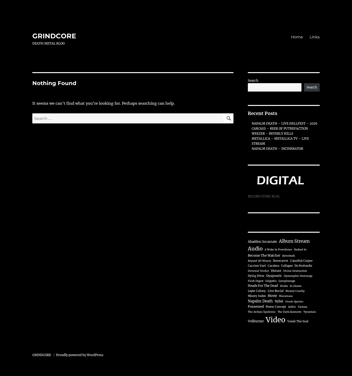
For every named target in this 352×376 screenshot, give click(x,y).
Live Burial (276, 291)
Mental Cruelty (295, 291)
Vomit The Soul (297, 321)
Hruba (284, 286)
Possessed (256, 307)
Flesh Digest (255, 281)
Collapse (287, 265)
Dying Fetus (256, 276)
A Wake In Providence (278, 249)
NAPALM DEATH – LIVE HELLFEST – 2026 (285, 123)
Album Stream (294, 241)
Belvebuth (288, 255)
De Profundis (303, 265)
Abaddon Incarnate (262, 242)
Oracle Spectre (294, 301)
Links (315, 37)
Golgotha (271, 281)
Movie (272, 296)
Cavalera (273, 265)
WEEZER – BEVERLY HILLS (272, 134)
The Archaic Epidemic (262, 311)
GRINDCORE (54, 36)
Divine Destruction (295, 270)
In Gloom (295, 286)
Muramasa (286, 296)
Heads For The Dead (263, 286)
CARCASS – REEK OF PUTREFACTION (280, 129)
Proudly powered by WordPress (79, 355)
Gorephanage (286, 281)
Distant (276, 270)
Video (275, 319)
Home (297, 37)
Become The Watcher (264, 256)
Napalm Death (260, 301)
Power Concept (276, 306)
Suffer (292, 306)
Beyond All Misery (259, 260)
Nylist (279, 301)
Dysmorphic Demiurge (298, 276)
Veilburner (256, 321)
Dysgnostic (274, 276)
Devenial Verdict (258, 270)
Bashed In (300, 249)
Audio (255, 248)
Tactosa (302, 306)
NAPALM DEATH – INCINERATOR (277, 149)
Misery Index (257, 296)
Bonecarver (280, 260)
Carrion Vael (257, 265)
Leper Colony (257, 291)
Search (253, 81)
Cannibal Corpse (301, 260)
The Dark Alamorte (289, 311)
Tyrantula (309, 311)
